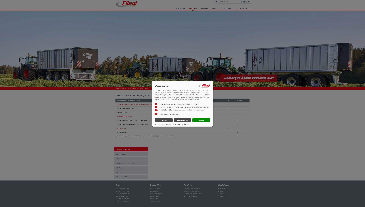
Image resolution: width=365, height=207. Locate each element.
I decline (164, 120)
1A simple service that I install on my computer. (183, 104)
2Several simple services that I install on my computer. (186, 110)
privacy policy (194, 100)
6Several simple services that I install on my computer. (190, 107)
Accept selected (182, 120)
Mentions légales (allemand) (163, 124)
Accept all (201, 120)
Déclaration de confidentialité (181, 124)
